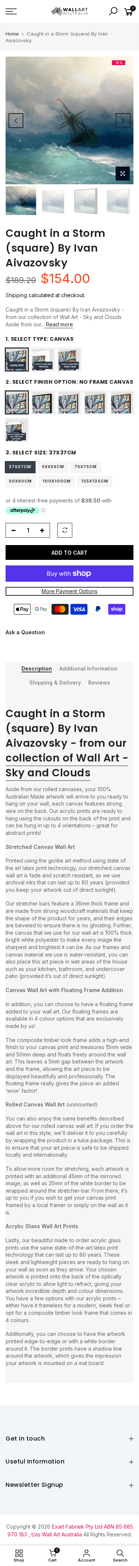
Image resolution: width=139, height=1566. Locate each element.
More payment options (69, 591)
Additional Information (88, 669)
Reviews (99, 683)
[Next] (123, 120)
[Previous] (16, 120)
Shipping (16, 295)
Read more (58, 324)
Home (12, 34)
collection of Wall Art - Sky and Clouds (67, 765)
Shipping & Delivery (55, 683)
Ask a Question (25, 632)
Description (36, 669)
